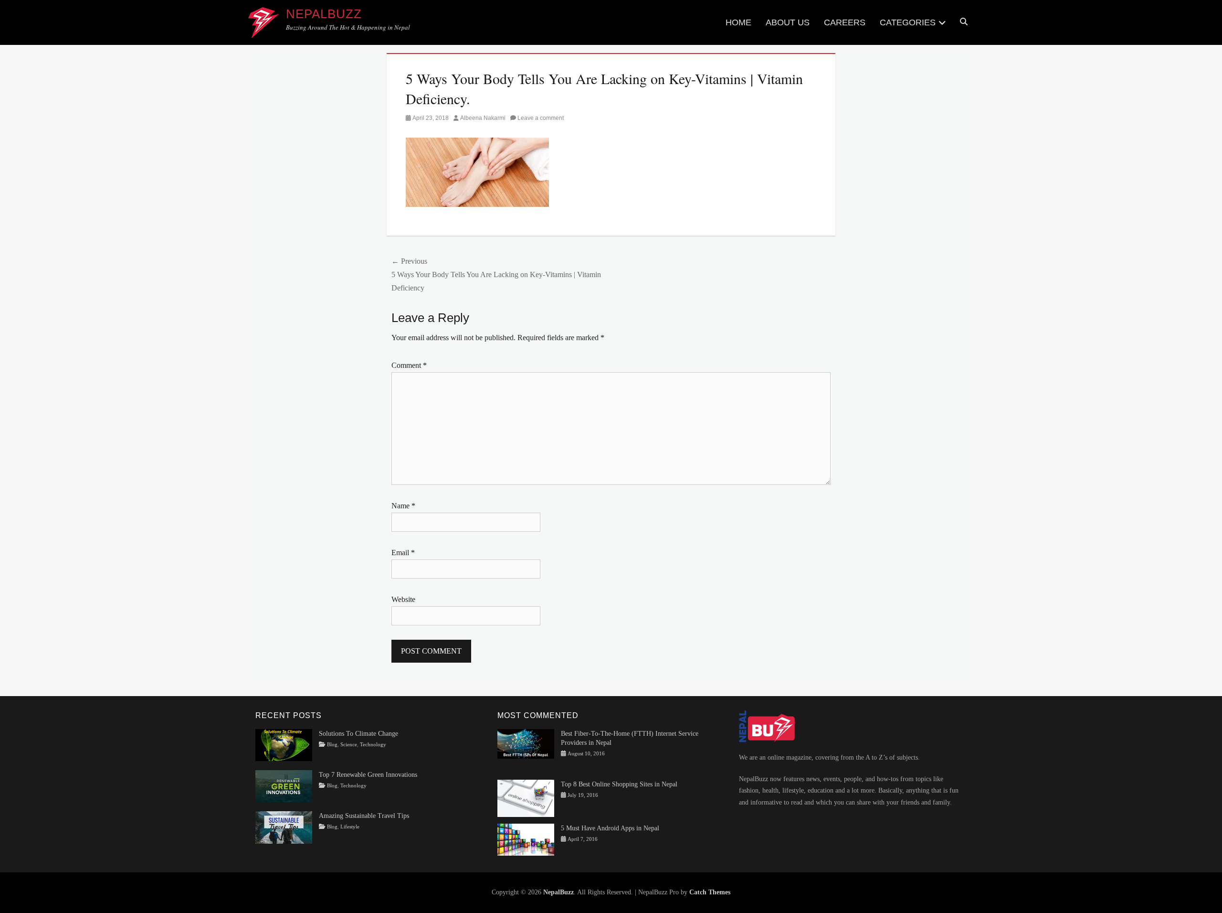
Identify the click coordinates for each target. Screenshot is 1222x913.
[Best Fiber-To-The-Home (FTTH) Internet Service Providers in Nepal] (525, 743)
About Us (788, 22)
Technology (373, 744)
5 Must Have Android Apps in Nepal (610, 828)
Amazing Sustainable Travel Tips (364, 815)
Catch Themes (709, 892)
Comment (409, 365)
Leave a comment (540, 118)
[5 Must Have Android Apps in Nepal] (525, 838)
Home (738, 22)
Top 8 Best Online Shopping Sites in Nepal (619, 784)
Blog (332, 744)
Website (403, 599)
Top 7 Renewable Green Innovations (368, 774)
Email (403, 552)
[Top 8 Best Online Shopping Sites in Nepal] (525, 797)
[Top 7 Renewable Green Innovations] (283, 785)
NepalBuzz (324, 14)
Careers (844, 22)
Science (348, 744)
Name (403, 506)
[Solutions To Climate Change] (283, 744)
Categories (908, 22)
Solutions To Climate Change (358, 733)
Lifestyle (349, 826)
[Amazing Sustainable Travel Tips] (283, 826)
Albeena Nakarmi (483, 118)
